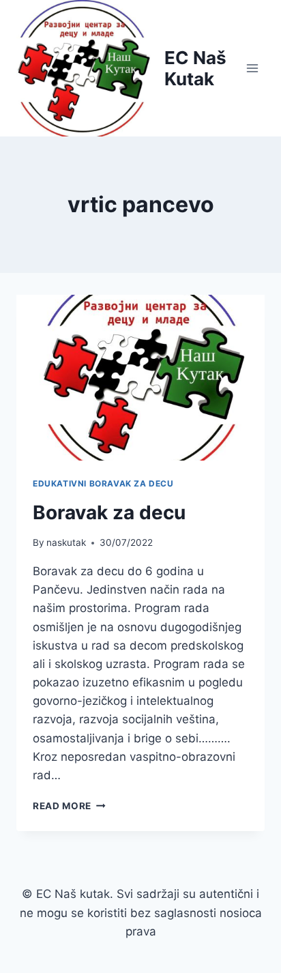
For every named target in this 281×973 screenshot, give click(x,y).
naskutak (66, 542)
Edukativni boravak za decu (103, 483)
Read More (69, 805)
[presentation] (140, 378)
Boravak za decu (109, 512)
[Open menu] (252, 67)
